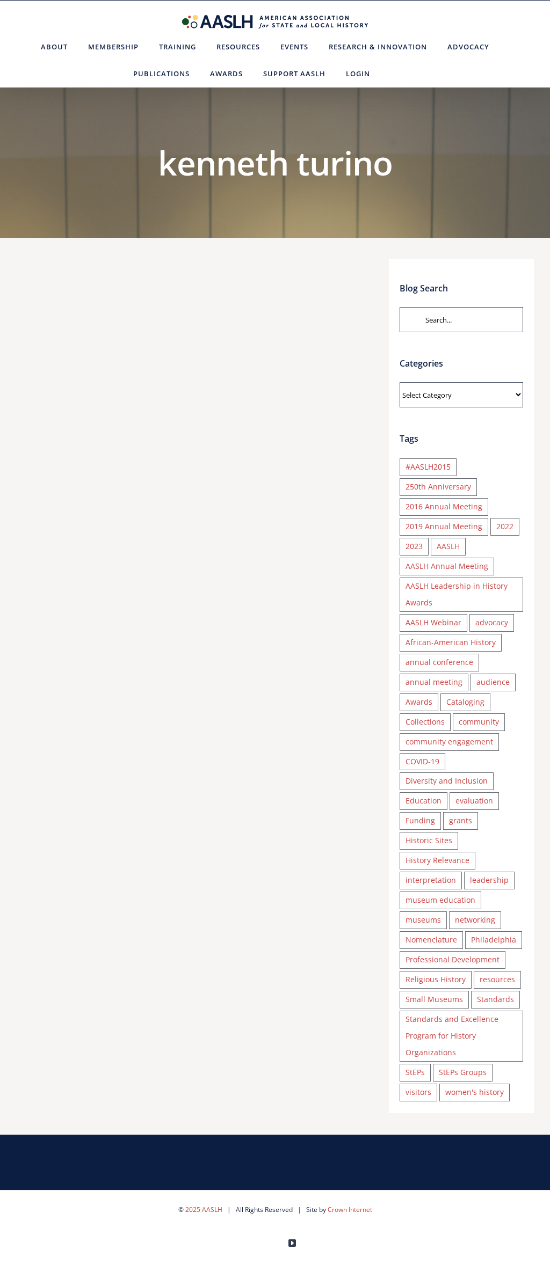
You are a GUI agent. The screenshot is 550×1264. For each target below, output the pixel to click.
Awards (419, 702)
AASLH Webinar (433, 622)
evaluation (474, 800)
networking (475, 920)
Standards (495, 999)
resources (497, 979)
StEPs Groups (463, 1072)
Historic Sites (429, 840)
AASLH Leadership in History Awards (457, 594)
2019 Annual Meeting (444, 526)
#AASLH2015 (428, 467)
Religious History (436, 979)
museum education (440, 900)
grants (460, 820)
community (479, 722)
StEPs (415, 1072)
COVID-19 (422, 761)
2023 (414, 546)
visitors (418, 1092)
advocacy (491, 622)
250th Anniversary (438, 486)
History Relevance (437, 860)
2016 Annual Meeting (444, 506)
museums (423, 920)
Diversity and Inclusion (447, 781)
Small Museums (434, 999)
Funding (420, 820)
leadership (489, 880)
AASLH (448, 546)
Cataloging (465, 702)
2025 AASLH (203, 1209)
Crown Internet (350, 1209)
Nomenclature (431, 939)
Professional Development (453, 959)
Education (424, 800)
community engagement (449, 741)
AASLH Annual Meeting (447, 566)
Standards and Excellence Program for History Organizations (452, 1035)
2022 (504, 526)
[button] (393, 73)
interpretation (431, 880)
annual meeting (434, 682)
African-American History (451, 642)
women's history (474, 1092)
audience (493, 682)
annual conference (439, 662)
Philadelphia (493, 939)
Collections (425, 722)
